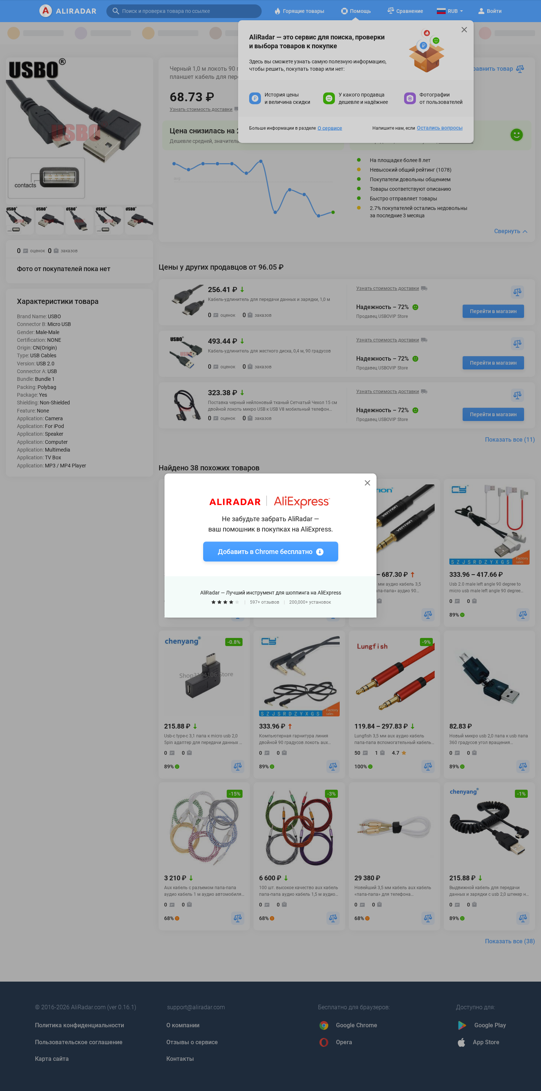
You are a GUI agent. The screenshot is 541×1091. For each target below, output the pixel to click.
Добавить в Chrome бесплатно (265, 551)
